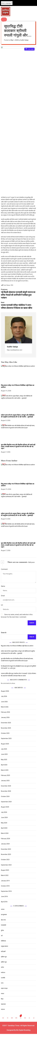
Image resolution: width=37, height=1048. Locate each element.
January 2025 (5, 780)
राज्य (2, 983)
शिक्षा (2, 999)
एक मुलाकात (4, 914)
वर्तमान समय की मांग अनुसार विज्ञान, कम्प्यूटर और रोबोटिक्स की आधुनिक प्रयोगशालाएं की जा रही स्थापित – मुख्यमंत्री (17, 416)
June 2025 (4, 754)
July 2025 (4, 749)
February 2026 (5, 712)
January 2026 (5, 717)
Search (3, 632)
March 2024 (4, 833)
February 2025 (5, 775)
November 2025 (6, 728)
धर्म (1, 935)
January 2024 (5, 844)
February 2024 (5, 838)
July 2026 (4, 696)
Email (3, 596)
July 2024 (4, 812)
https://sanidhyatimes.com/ (14, 350)
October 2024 (5, 796)
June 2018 (4, 896)
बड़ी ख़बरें (3, 951)
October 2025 (5, 733)
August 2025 (5, 744)
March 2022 (4, 875)
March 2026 (4, 707)
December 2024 (6, 786)
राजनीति (3, 978)
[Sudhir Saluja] (18, 329)
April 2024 (4, 828)
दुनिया (2, 930)
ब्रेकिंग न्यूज (4, 957)
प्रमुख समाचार (4, 946)
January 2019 (5, 880)
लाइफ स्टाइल (4, 988)
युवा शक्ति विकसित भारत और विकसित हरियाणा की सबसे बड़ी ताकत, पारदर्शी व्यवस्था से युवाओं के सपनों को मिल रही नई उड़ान (18, 446)
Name (3, 586)
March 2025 (4, 770)
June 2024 (4, 817)
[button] (4, 19)
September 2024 (6, 801)
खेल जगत (3, 920)
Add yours (31, 562)
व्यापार (2, 993)
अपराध (2, 909)
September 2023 (6, 865)
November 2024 (6, 791)
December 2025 (6, 722)
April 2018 (4, 901)
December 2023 (6, 849)
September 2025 (6, 738)
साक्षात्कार (3, 1004)
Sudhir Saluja (24, 40)
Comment (4, 569)
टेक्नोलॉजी (3, 925)
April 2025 (4, 765)
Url (2, 605)
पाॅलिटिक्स (3, 941)
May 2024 (4, 823)
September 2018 (6, 891)
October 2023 (5, 859)
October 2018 (5, 886)
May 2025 (4, 759)
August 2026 (5, 691)
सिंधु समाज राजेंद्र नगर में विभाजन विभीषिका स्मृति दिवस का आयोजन (17, 646)
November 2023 (6, 854)
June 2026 (4, 701)
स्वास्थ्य (3, 1009)
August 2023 (5, 870)
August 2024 (5, 807)
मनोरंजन (3, 972)
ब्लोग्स (2, 967)
